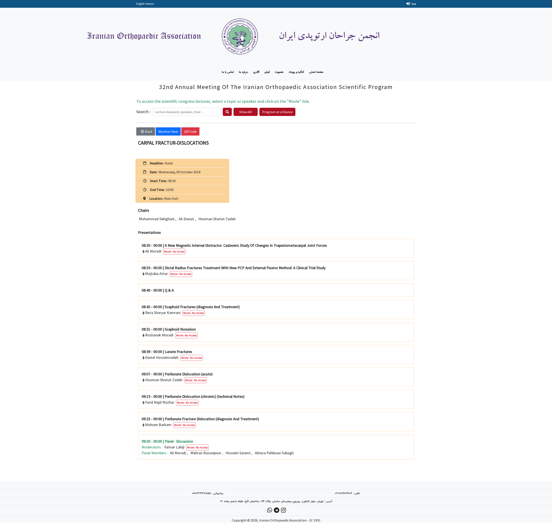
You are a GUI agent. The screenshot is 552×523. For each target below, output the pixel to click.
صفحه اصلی (316, 72)
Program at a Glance (277, 112)
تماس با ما (228, 72)
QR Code (190, 131)
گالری (256, 72)
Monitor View (168, 131)
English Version (145, 4)
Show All (245, 112)
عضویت (279, 72)
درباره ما (243, 72)
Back (148, 131)
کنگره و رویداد (296, 72)
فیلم (267, 72)
